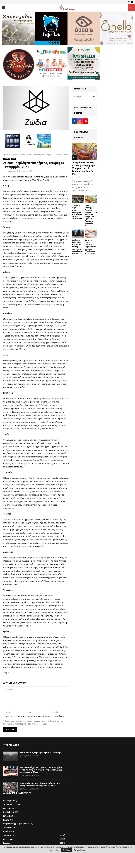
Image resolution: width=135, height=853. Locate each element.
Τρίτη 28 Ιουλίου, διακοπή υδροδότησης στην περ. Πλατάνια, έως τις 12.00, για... (91, 246)
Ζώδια (13, 159)
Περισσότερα (79, 850)
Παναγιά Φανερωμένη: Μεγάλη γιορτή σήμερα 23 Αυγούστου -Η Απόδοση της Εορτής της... (83, 168)
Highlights (7, 812)
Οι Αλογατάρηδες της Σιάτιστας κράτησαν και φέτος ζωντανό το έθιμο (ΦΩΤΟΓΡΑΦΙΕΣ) (40, 784)
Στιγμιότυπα (8, 835)
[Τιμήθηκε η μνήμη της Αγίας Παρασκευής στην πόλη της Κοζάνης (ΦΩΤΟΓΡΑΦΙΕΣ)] (78, 199)
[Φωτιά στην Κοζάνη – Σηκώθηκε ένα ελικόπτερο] (10, 756)
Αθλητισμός (8, 839)
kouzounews (11, 171)
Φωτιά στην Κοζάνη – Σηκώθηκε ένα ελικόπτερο (41, 753)
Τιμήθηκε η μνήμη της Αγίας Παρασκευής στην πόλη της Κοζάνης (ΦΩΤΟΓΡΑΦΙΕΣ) (77, 213)
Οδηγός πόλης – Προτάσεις (15, 824)
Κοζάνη (6, 801)
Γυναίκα (6, 843)
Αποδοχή (66, 850)
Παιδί (5, 831)
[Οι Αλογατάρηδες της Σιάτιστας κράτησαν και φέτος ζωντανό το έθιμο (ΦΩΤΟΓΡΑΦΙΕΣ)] (10, 787)
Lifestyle (7, 159)
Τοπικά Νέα (8, 804)
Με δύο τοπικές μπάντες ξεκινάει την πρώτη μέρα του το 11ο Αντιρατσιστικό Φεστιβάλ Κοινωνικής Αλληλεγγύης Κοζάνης (41, 769)
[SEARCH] (94, 96)
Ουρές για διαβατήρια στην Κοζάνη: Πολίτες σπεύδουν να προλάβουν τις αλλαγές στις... (77, 246)
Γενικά (6, 808)
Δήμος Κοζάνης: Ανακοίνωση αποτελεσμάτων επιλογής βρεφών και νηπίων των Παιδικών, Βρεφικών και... (91, 215)
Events (6, 820)
